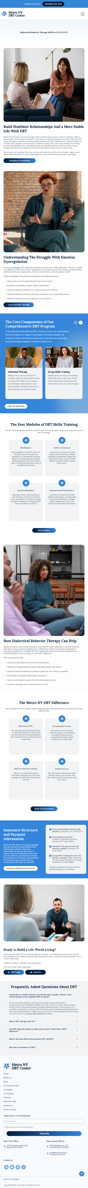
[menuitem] (44, 1074)
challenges (16, 267)
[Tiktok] (23, 1167)
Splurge (16, 1179)
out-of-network (32, 845)
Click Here (26, 967)
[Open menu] (82, 14)
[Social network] (6, 1167)
